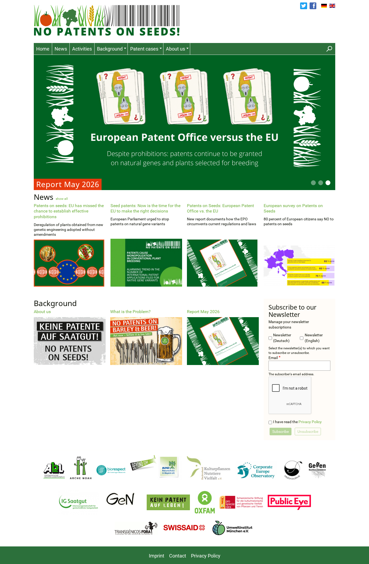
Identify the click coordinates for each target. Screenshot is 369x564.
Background (110, 49)
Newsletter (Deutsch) (282, 338)
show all (62, 199)
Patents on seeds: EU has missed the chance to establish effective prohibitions (69, 211)
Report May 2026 (184, 122)
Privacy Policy (310, 422)
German (324, 6)
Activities (82, 49)
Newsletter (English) (314, 338)
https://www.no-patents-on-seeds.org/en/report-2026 (223, 337)
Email (273, 358)
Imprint (156, 556)
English (332, 6)
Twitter (303, 5)
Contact (177, 556)
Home (42, 49)
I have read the (297, 422)
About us (175, 49)
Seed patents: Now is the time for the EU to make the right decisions (145, 208)
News (61, 49)
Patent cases (144, 49)
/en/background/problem (146, 337)
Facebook (313, 5)
